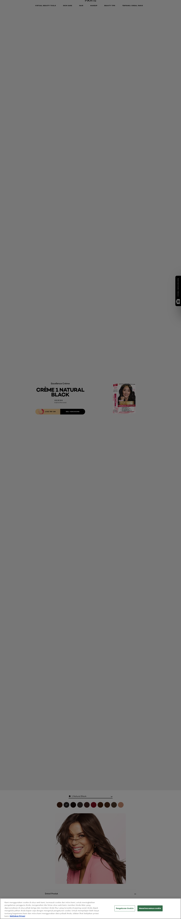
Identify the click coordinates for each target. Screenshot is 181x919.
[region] (90, 908)
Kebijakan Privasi (17, 916)
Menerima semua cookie (150, 908)
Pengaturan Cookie (124, 908)
